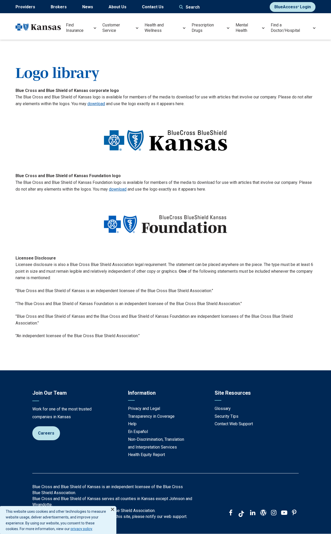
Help (132, 423)
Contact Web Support (234, 423)
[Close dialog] (112, 507)
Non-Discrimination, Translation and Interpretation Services (156, 443)
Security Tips (226, 416)
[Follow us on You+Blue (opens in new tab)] (263, 513)
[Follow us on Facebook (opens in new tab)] (230, 513)
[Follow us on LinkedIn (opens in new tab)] (252, 513)
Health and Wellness (154, 28)
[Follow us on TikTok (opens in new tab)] (241, 514)
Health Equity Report (146, 454)
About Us (117, 6)
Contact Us (153, 6)
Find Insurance (75, 28)
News (87, 6)
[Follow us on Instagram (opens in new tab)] (273, 513)
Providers (25, 6)
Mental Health (242, 28)
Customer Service (111, 28)
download (96, 103)
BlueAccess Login (292, 6)
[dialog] (58, 520)
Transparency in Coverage (151, 416)
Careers (46, 433)
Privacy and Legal (144, 408)
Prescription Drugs (203, 28)
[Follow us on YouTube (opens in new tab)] (284, 513)
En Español (138, 431)
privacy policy (81, 529)
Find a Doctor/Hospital (285, 28)
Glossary (223, 408)
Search (193, 7)
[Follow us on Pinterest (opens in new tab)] (294, 513)
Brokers (59, 6)
